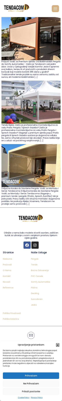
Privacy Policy (37, 397)
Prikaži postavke (31, 391)
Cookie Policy (23, 397)
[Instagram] (35, 245)
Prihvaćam (31, 375)
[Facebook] (27, 245)
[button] (57, 344)
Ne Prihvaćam (31, 383)
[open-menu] (55, 8)
